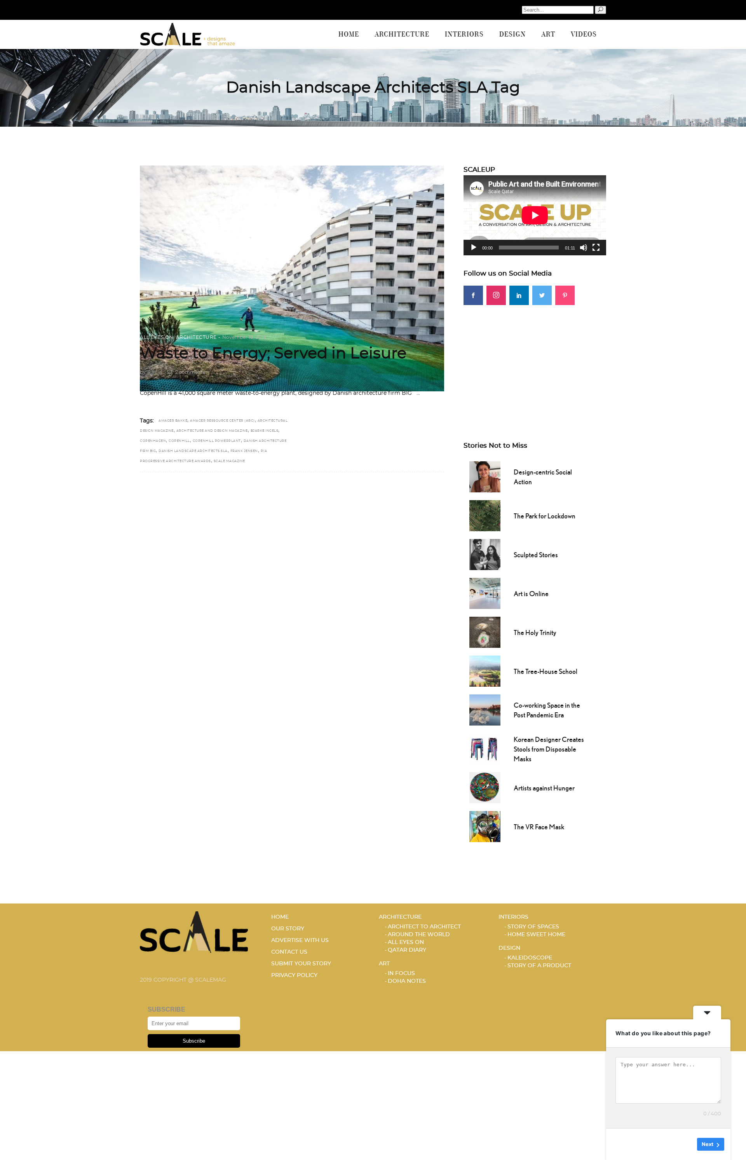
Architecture (196, 337)
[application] (535, 215)
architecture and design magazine (212, 431)
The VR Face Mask (539, 827)
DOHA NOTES (407, 981)
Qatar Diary (407, 950)
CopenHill (179, 441)
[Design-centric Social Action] (484, 476)
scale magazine (229, 461)
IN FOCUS (401, 973)
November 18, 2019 (244, 337)
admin (154, 372)
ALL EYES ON (156, 337)
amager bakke (173, 420)
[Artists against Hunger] (484, 787)
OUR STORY (287, 928)
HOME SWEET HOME (536, 934)
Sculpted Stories (536, 555)
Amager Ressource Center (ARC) (222, 420)
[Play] (474, 247)
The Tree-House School (545, 671)
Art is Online (531, 594)
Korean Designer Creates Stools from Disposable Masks (549, 749)
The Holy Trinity (535, 632)
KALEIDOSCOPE (529, 958)
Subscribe (194, 1041)
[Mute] (583, 247)
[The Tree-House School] (484, 670)
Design (509, 948)
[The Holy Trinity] (484, 631)
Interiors (513, 917)
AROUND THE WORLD (419, 934)
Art (384, 963)
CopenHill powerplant (217, 441)
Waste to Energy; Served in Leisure (273, 353)
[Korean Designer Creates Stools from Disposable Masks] (484, 748)
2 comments (189, 372)
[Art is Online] (484, 592)
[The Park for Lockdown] (484, 515)
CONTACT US (289, 952)
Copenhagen (153, 441)
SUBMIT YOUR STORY (301, 963)
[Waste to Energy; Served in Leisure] (292, 278)
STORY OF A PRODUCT (539, 965)
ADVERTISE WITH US (300, 940)
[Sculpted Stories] (484, 553)
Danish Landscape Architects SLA (193, 451)
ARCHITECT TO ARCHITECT (424, 927)
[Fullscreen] (596, 247)
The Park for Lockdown (544, 516)
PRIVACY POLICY (294, 975)
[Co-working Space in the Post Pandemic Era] (484, 709)
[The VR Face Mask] (484, 825)
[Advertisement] (535, 359)
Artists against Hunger (544, 788)
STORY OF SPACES (533, 927)
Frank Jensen (244, 451)
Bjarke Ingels (265, 431)
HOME (280, 917)
